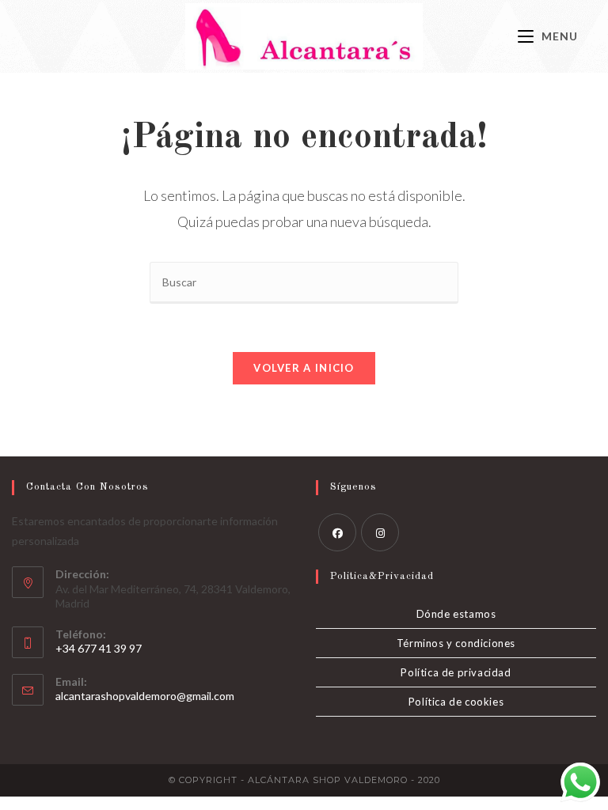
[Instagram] (380, 532)
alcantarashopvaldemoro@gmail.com (144, 695)
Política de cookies (456, 701)
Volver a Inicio (304, 367)
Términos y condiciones (456, 643)
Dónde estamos (456, 614)
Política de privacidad (456, 672)
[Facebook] (337, 532)
